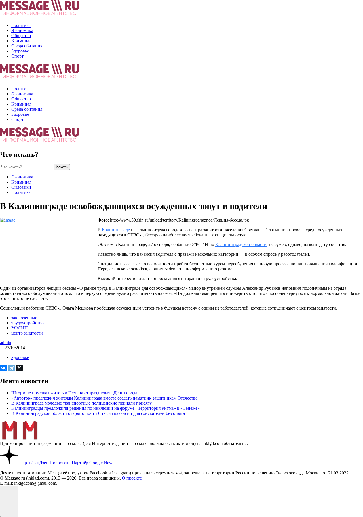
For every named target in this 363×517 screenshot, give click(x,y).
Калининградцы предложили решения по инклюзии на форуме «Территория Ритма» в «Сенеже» (105, 408)
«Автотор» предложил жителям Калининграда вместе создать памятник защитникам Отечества (104, 398)
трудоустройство (27, 322)
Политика (21, 25)
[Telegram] (11, 368)
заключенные (24, 317)
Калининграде (116, 229)
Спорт (17, 56)
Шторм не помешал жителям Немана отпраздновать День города (74, 392)
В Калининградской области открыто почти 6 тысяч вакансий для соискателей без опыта (98, 413)
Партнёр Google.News (93, 462)
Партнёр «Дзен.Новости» (44, 462)
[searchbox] (26, 167)
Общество (21, 35)
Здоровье (20, 51)
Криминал (21, 40)
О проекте (132, 478)
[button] (9, 501)
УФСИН (19, 327)
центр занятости (27, 333)
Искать (62, 167)
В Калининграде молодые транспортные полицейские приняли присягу (81, 403)
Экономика (22, 30)
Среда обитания (26, 45)
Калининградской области (241, 244)
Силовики (21, 187)
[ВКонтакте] (3, 368)
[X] (19, 368)
